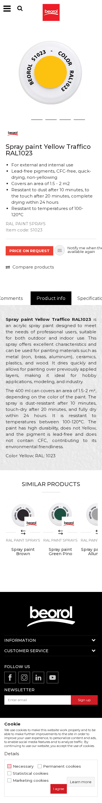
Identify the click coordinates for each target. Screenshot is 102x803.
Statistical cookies (30, 773)
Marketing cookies (31, 780)
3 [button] (51, 119)
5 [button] (79, 119)
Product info (51, 298)
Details (11, 753)
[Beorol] (13, 133)
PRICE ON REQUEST (29, 250)
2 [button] (37, 119)
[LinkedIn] (38, 677)
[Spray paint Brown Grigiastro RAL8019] (23, 515)
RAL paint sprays (26, 223)
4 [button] (65, 119)
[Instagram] (24, 677)
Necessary (23, 766)
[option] (51, 75)
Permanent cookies (62, 766)
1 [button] (23, 119)
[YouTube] (52, 677)
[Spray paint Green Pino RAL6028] (60, 515)
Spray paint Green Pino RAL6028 (60, 554)
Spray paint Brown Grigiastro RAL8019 (23, 556)
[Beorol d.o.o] (51, 8)
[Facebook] (10, 677)
